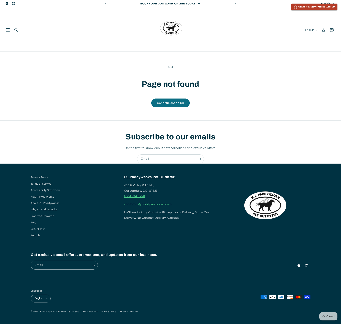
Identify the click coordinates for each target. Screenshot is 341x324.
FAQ (33, 222)
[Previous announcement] (106, 3)
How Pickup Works (42, 196)
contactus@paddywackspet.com (148, 204)
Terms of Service (41, 183)
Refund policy (90, 311)
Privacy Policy (39, 177)
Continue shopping (170, 103)
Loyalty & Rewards (42, 216)
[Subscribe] (200, 159)
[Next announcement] (235, 3)
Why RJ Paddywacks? (45, 209)
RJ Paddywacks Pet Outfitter (149, 177)
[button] (8, 30)
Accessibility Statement (46, 190)
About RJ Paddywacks (45, 203)
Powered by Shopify (68, 311)
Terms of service (129, 311)
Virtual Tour (38, 229)
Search (35, 235)
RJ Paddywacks (48, 311)
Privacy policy (108, 311)
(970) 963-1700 (134, 196)
